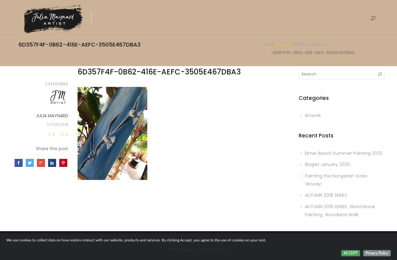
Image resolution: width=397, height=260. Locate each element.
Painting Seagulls (310, 44)
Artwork (283, 44)
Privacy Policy (377, 253)
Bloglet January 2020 (327, 164)
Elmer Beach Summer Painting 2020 (343, 153)
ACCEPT (351, 253)
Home (270, 44)
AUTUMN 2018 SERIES (326, 195)
